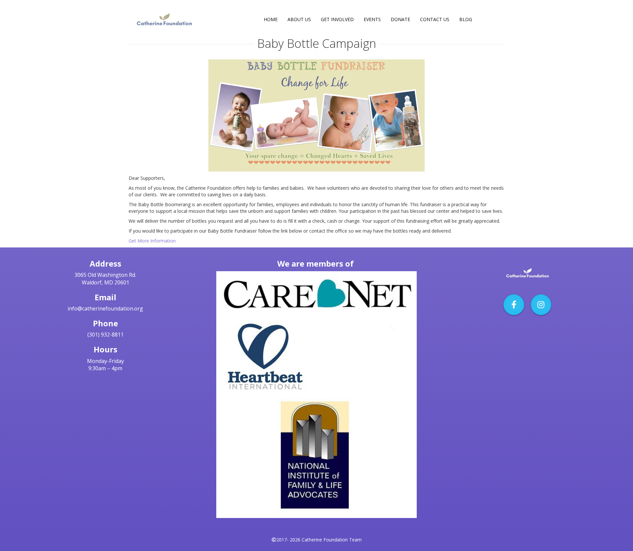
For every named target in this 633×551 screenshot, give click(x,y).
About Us (299, 19)
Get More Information (152, 241)
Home (271, 19)
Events (372, 19)
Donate (400, 19)
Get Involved (337, 19)
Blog (465, 19)
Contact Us (434, 19)
